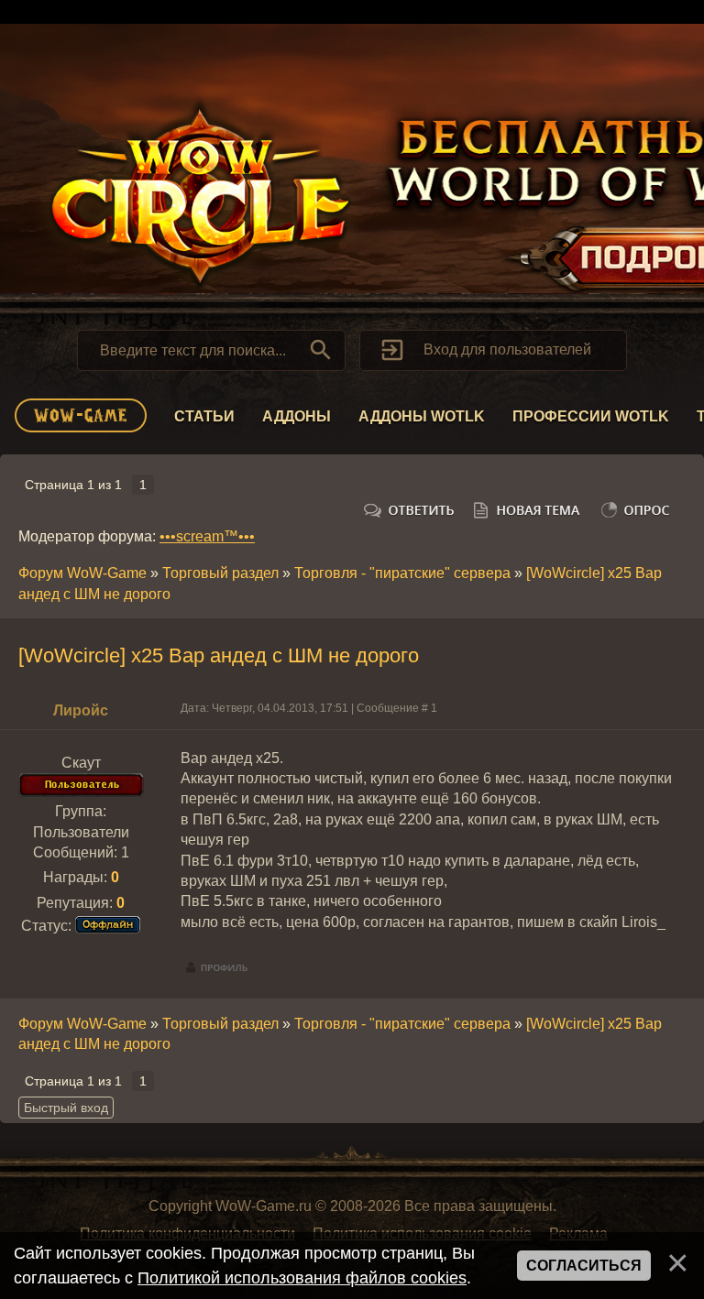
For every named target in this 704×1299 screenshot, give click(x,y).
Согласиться (584, 1265)
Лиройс (80, 710)
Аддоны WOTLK (421, 416)
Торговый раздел (220, 573)
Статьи (204, 416)
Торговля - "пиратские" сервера (402, 573)
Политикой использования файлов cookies (302, 1278)
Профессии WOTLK (590, 416)
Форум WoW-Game (82, 573)
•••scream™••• (207, 536)
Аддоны (296, 416)
